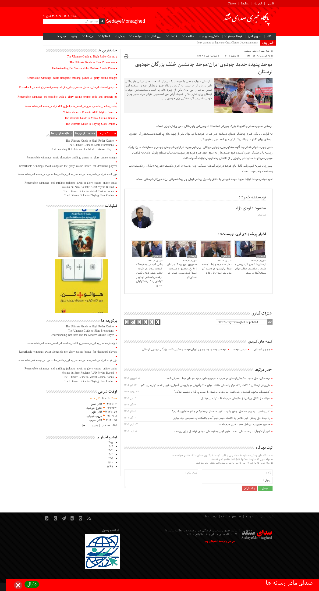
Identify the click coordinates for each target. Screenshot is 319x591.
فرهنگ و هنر (235, 36)
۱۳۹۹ (110, 467)
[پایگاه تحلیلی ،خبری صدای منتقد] (246, 20)
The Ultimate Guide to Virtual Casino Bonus (90, 118)
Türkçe (232, 4)
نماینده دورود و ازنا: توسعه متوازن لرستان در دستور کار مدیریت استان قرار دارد (216, 268)
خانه (269, 36)
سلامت (190, 36)
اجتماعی (157, 256)
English (245, 4)
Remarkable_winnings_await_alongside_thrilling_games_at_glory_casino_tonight (72, 78)
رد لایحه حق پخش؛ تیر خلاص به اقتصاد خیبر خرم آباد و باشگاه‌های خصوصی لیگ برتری (221, 418)
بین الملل (156, 36)
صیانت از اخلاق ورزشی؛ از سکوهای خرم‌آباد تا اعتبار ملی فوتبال (235, 398)
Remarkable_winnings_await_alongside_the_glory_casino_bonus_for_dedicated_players (68, 87)
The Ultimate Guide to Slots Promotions (92, 63)
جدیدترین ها (107, 133)
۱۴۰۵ (110, 443)
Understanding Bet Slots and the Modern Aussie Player (83, 68)
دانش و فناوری (210, 36)
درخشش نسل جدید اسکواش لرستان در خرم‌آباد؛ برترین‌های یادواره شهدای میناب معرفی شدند (217, 378)
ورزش (121, 36)
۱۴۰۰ (110, 463)
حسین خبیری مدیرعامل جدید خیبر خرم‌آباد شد (243, 425)
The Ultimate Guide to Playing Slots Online (90, 124)
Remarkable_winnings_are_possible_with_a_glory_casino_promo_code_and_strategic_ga (67, 97)
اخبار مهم (265, 51)
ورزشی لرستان (251, 51)
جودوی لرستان (262, 349)
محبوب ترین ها (85, 133)
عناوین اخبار (254, 36)
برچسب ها (211, 517)
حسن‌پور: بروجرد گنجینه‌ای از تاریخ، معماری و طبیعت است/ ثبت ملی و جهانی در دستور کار (182, 270)
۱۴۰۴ (110, 447)
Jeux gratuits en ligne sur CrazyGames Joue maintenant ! (226, 43)
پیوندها (249, 517)
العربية (258, 4)
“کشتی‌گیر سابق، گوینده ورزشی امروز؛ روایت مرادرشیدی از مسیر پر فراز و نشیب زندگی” (222, 392)
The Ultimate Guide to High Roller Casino (91, 57)
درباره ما (61, 36)
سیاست (137, 36)
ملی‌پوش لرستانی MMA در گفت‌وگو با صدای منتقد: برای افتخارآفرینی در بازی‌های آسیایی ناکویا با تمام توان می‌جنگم (205, 385)
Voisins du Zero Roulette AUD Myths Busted (89, 112)
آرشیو (74, 36)
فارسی (270, 4)
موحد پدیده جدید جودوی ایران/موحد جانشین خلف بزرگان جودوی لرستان (204, 68)
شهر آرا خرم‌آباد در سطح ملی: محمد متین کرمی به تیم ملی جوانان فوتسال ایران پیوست (222, 431)
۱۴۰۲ (110, 455)
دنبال (32, 584)
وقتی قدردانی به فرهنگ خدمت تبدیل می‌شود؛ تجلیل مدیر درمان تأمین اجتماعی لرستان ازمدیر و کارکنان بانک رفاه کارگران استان (149, 275)
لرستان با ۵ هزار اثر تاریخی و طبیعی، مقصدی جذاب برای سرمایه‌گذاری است (250, 268)
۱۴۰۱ (110, 459)
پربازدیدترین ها (61, 133)
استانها (106, 36)
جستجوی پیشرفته (231, 517)
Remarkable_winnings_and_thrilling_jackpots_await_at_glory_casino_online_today (71, 106)
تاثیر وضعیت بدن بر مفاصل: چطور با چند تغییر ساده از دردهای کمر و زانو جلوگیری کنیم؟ (221, 411)
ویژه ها (89, 36)
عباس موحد (240, 349)
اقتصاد (173, 36)
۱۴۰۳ (110, 451)
